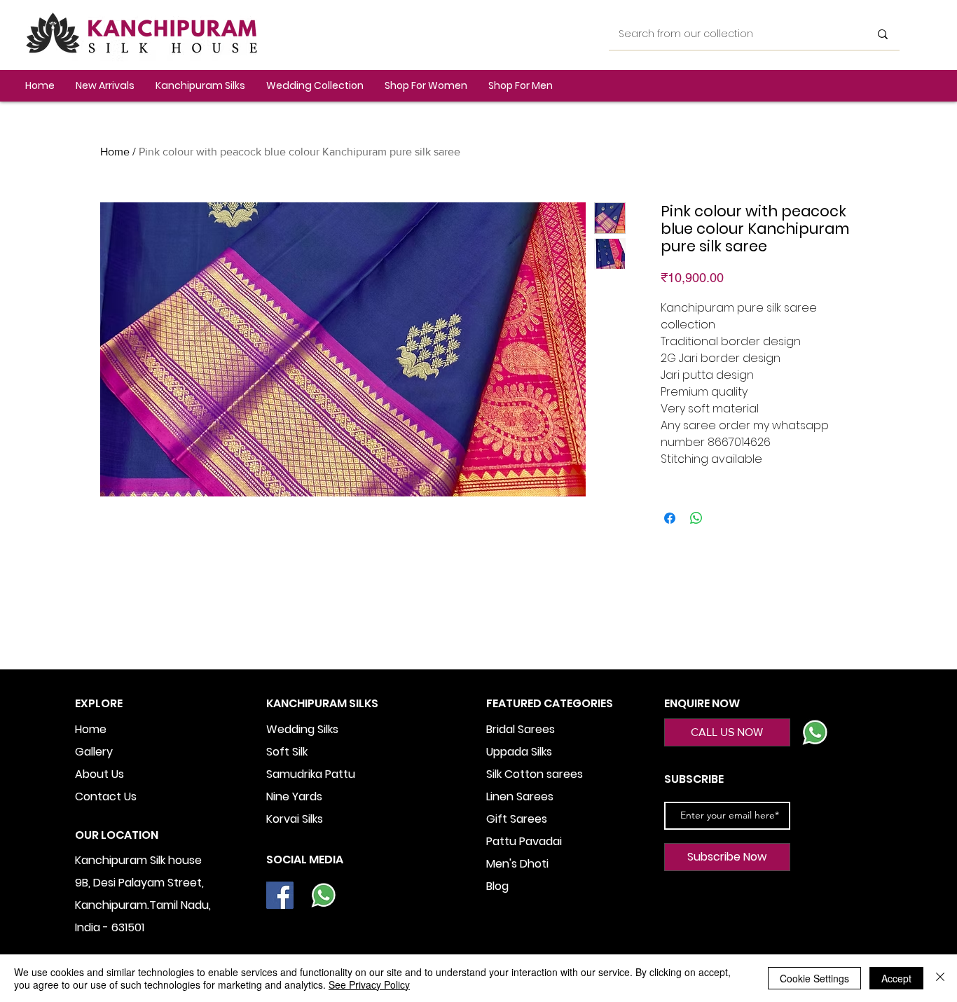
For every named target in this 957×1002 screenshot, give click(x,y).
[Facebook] (280, 895)
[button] (200, 86)
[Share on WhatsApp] (696, 518)
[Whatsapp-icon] (323, 895)
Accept (896, 978)
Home (115, 152)
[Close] (940, 978)
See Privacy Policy (369, 984)
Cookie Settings (814, 978)
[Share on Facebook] (669, 518)
